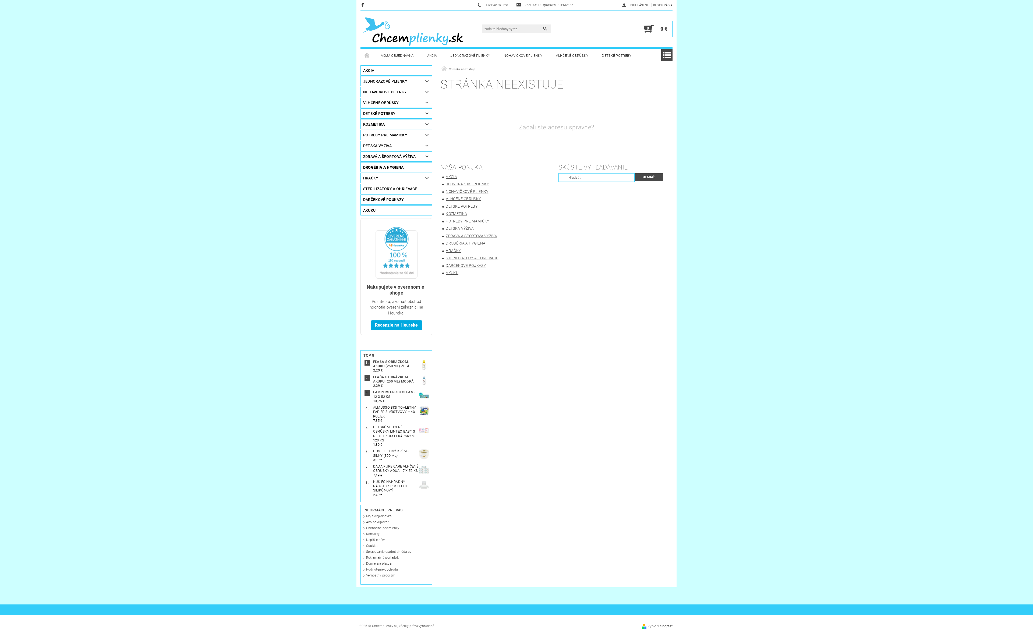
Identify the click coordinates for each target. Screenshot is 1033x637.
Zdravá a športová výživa (389, 156)
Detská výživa (377, 146)
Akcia (432, 56)
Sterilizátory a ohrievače (390, 189)
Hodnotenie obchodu (382, 569)
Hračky (370, 178)
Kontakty (373, 534)
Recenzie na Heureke (396, 325)
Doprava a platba (378, 563)
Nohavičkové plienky (523, 56)
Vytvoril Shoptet (660, 626)
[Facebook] (363, 5)
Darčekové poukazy (383, 199)
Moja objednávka (397, 56)
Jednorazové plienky (470, 56)
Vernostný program (380, 575)
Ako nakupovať (377, 522)
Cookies (372, 546)
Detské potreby (616, 56)
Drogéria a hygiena (383, 167)
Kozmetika (374, 124)
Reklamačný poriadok (382, 558)
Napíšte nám (375, 540)
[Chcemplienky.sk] (413, 31)
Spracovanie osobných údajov (389, 552)
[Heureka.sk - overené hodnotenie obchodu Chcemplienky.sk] (397, 252)
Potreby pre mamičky (385, 135)
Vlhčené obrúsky (572, 56)
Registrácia (663, 5)
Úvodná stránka (367, 56)
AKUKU (369, 210)
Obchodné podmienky (382, 528)
